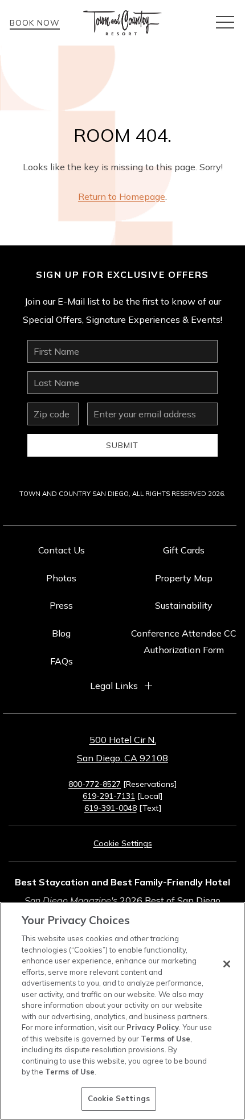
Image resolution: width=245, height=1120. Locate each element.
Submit (122, 445)
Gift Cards (184, 550)
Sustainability (184, 605)
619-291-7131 (109, 796)
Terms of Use (165, 1038)
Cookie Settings (119, 1098)
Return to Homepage (121, 196)
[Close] (226, 964)
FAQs (61, 661)
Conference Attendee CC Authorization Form (183, 641)
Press (61, 605)
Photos (61, 578)
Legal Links (114, 685)
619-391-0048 (110, 808)
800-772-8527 (94, 784)
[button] (225, 23)
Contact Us (61, 550)
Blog (61, 633)
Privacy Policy (152, 1027)
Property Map (184, 578)
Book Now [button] (35, 23)
